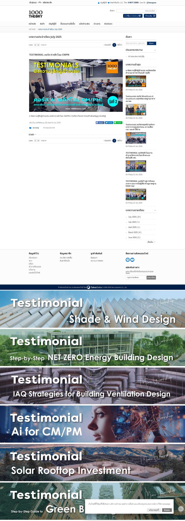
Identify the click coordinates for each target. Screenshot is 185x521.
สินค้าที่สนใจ (116, 3)
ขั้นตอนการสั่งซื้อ (67, 23)
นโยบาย (32, 270)
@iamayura (151, 3)
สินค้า (42, 23)
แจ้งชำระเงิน (84, 23)
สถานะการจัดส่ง (97, 261)
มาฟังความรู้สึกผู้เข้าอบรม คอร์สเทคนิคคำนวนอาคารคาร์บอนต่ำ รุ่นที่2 (141, 71)
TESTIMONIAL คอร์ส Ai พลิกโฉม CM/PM (49, 55)
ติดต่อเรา (108, 23)
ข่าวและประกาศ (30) (136, 56)
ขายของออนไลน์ (77, 287)
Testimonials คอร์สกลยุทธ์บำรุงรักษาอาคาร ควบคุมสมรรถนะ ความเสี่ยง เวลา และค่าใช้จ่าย (140, 127)
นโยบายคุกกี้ (154, 510)
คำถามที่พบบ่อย (35, 267)
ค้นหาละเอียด (150, 11)
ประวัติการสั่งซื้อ (66, 258)
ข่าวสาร (97, 23)
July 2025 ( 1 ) (134, 222)
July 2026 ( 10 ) (134, 217)
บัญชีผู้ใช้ (103, 3)
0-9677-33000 (133, 3)
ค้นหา (151, 43)
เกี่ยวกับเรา (33, 258)
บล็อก (31, 264)
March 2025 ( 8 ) (134, 232)
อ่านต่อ (31, 134)
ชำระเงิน (148, 16)
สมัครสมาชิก (47, 2)
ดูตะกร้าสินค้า (139, 16)
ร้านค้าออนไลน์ (63, 287)
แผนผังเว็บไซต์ (34, 273)
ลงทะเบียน (151, 278)
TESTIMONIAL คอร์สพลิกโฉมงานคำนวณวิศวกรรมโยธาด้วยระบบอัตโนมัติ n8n (139, 155)
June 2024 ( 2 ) (134, 237)
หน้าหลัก (32, 23)
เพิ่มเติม (150, 242)
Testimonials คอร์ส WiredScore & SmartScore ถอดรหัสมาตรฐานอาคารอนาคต (140, 98)
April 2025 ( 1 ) (134, 227)
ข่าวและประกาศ (49, 128)
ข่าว (30, 261)
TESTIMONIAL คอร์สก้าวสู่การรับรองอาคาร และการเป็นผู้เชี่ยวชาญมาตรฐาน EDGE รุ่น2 (141, 183)
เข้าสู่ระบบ (33, 2)
